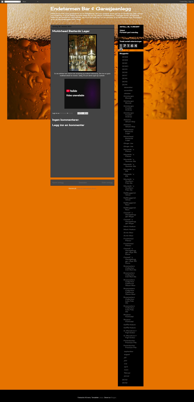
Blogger (113, 397)
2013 (125, 380)
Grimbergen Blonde (129, 97)
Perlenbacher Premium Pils (130, 341)
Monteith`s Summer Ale (130, 160)
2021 (125, 63)
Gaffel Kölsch (130, 325)
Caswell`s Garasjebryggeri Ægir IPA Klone (130, 251)
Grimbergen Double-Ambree (129, 108)
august (127, 354)
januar (127, 376)
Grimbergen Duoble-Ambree (129, 115)
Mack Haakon (130, 226)
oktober (127, 93)
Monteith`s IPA (129, 170)
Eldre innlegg (107, 183)
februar (127, 373)
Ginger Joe (128, 143)
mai (126, 364)
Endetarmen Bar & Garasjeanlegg (91, 8)
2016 (125, 78)
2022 (125, 60)
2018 (125, 72)
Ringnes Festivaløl (128, 315)
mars (126, 370)
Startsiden (83, 183)
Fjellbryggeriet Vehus (130, 194)
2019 (125, 69)
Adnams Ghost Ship (129, 121)
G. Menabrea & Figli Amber (130, 332)
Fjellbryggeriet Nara (130, 204)
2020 (125, 66)
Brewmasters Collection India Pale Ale (129, 300)
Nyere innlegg (58, 183)
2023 (125, 57)
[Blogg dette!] (80, 113)
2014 (125, 85)
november (128, 90)
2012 (125, 383)
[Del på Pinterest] (87, 113)
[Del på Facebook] (85, 113)
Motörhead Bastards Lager (128, 131)
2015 (125, 82)
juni (126, 360)
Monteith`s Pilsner (129, 150)
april (126, 367)
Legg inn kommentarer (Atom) (86, 188)
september (129, 351)
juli (125, 357)
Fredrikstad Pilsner (128, 239)
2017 (125, 75)
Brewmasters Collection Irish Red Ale (130, 268)
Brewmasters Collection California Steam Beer (129, 282)
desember (128, 87)
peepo (101, 397)
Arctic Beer (128, 232)
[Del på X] (83, 113)
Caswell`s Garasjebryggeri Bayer (130, 214)
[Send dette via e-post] (78, 113)
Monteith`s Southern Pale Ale (129, 181)
